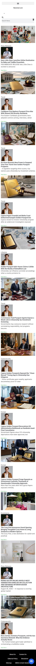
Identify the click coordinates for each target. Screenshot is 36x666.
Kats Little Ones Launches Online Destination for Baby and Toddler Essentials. (17, 61)
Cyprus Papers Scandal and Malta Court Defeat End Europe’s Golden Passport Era (16, 217)
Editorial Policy (13, 659)
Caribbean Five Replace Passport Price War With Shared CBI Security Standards (17, 112)
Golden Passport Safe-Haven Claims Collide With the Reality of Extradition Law (17, 268)
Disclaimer (24, 659)
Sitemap (9, 663)
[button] (18, 3)
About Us (13, 654)
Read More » (4, 70)
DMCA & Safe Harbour (22, 663)
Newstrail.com (18, 8)
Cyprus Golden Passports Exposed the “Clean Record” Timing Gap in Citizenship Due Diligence (17, 375)
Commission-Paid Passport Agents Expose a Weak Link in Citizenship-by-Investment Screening (17, 320)
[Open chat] (31, 661)
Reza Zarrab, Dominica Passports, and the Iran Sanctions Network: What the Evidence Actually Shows (18, 638)
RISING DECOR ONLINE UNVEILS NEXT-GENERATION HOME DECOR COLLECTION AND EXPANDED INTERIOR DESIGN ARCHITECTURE (16, 584)
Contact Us (22, 654)
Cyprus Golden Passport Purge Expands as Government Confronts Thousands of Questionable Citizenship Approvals (16, 481)
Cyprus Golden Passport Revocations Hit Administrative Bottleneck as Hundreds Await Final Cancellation (18, 428)
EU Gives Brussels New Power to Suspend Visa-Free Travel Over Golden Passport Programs (16, 164)
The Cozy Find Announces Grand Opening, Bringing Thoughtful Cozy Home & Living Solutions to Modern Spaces (16, 529)
